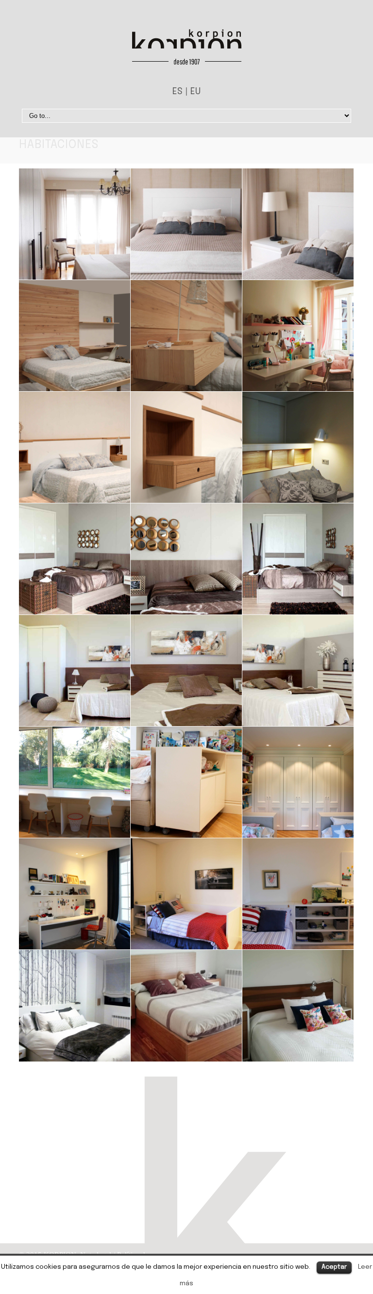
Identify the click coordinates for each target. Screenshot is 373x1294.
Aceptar (334, 1267)
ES (177, 91)
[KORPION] (187, 49)
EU (195, 91)
